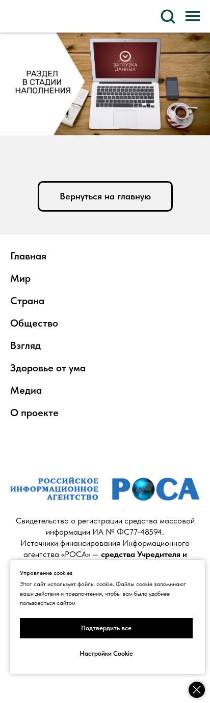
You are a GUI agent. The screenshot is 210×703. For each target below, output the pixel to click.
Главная (28, 256)
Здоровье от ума (48, 368)
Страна (27, 301)
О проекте (34, 412)
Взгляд (25, 345)
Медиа (26, 390)
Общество (34, 323)
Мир (20, 278)
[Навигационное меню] (193, 16)
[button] (167, 15)
